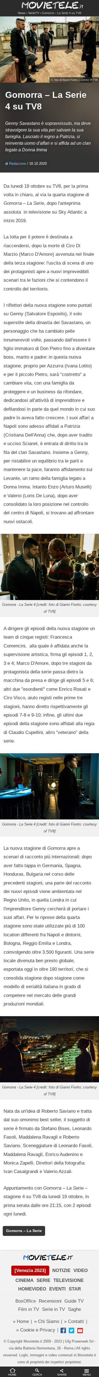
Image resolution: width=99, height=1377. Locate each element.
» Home (21, 1321)
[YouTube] (80, 1330)
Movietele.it (49, 5)
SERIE (43, 1280)
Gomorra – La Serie (24, 1231)
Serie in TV (53, 1309)
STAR (75, 1289)
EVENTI (57, 1289)
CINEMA (24, 1280)
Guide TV (74, 1301)
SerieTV (33, 13)
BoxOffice (25, 1301)
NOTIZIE (61, 1270)
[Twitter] (71, 1330)
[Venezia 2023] (30, 1270)
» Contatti (74, 1321)
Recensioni (50, 1301)
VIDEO (80, 1270)
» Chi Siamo (46, 1321)
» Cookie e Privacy (35, 1330)
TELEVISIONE (68, 1280)
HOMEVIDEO (32, 1289)
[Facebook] (63, 1330)
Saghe (74, 1309)
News (22, 13)
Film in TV (28, 1309)
